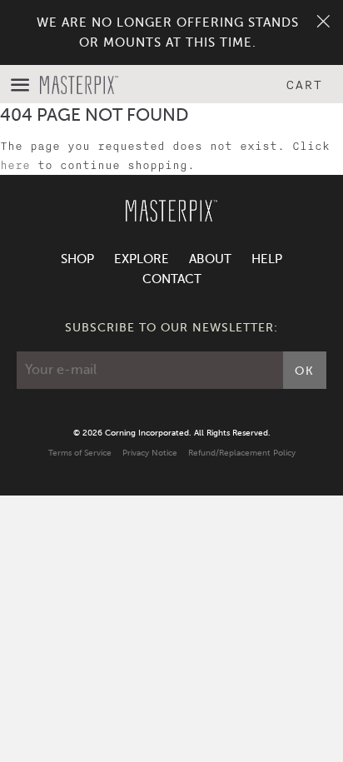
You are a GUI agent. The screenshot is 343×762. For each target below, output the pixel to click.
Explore (141, 259)
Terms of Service (80, 452)
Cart (304, 84)
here (15, 165)
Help (266, 259)
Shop (77, 259)
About (210, 259)
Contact (171, 279)
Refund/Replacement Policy (242, 452)
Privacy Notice (149, 452)
